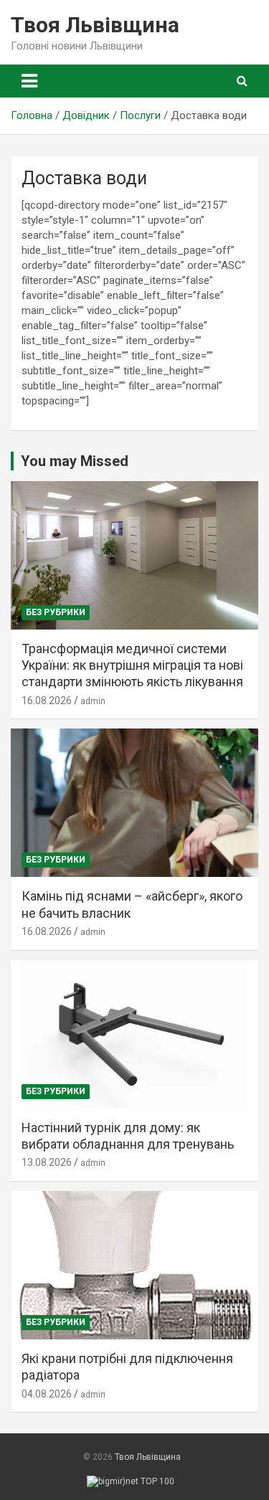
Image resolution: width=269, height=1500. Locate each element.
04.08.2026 (47, 1394)
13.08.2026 (47, 1162)
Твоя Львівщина (95, 24)
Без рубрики (55, 612)
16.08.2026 (47, 700)
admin (92, 701)
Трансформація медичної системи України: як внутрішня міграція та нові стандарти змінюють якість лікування (132, 665)
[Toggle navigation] (29, 81)
